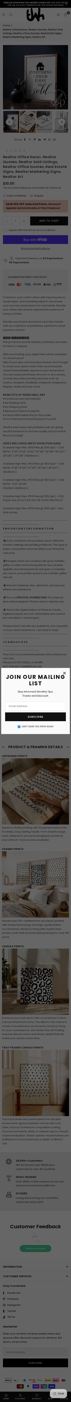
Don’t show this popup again (37, 726)
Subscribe (35, 717)
